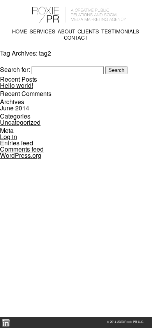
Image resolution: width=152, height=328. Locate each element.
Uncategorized (20, 122)
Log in (8, 136)
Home (19, 31)
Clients (88, 31)
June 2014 (14, 107)
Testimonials (120, 31)
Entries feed (16, 142)
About (66, 31)
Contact (76, 37)
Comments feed (22, 149)
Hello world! (16, 85)
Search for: (15, 69)
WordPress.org (20, 155)
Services (42, 31)
